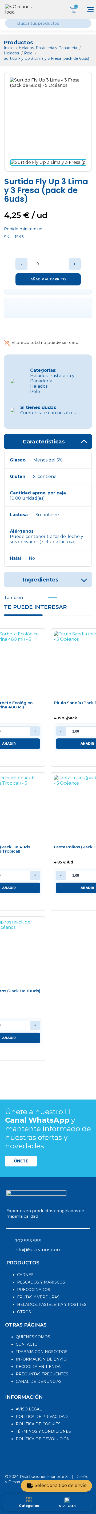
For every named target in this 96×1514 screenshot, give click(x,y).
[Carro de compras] (73, 9)
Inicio (9, 47)
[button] (21, 1161)
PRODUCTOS (22, 1263)
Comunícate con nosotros (47, 410)
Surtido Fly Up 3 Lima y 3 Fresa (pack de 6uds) (46, 58)
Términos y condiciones (43, 1431)
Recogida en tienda (38, 1366)
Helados (12, 53)
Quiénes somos (33, 1337)
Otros (24, 1312)
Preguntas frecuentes (42, 1374)
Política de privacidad (42, 1416)
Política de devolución (43, 1438)
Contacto (27, 1344)
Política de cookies (38, 1424)
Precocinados (33, 1289)
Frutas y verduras (38, 1297)
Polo (29, 53)
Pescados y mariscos (41, 1282)
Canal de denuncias (39, 1381)
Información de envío (41, 1359)
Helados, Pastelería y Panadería (48, 47)
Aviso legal (29, 1409)
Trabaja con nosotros (41, 1351)
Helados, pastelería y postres (51, 1304)
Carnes (25, 1274)
